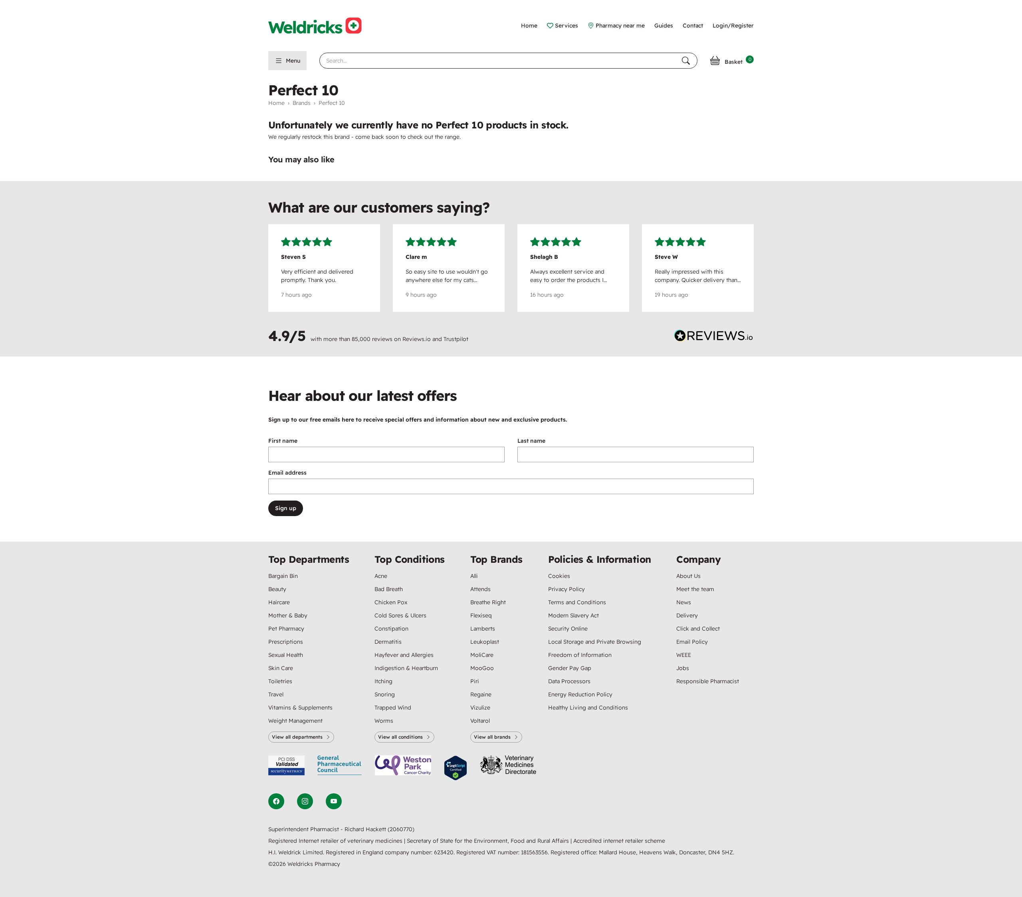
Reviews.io (416, 339)
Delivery (687, 615)
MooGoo (482, 668)
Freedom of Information (580, 654)
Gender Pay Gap (569, 668)
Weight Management (295, 720)
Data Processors (569, 681)
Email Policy (692, 641)
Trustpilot (456, 339)
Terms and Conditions (577, 602)
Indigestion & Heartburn (406, 668)
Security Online (568, 628)
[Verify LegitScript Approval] (455, 768)
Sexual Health (285, 654)
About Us (688, 576)
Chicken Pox (390, 602)
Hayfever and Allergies (404, 654)
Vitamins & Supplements (300, 707)
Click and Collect (698, 628)
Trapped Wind (392, 707)
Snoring (384, 694)
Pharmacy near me (620, 25)
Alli (474, 576)
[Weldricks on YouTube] (334, 801)
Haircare (279, 602)
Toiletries (280, 681)
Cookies (559, 576)
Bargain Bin (283, 576)
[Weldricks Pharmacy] (321, 25)
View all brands (492, 737)
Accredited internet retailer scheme (619, 840)
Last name (531, 440)
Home (529, 25)
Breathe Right (488, 602)
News (683, 602)
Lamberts (482, 628)
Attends (480, 589)
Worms (383, 720)
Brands (302, 102)
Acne (380, 576)
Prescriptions (285, 641)
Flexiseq (481, 615)
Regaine (480, 694)
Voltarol (480, 720)
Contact (693, 25)
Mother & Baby (287, 615)
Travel (275, 694)
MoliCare (481, 654)
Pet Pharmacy (286, 628)
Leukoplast (484, 641)
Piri (474, 681)
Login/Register (733, 25)
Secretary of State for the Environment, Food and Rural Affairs (488, 840)
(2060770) (401, 829)
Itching (383, 681)
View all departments (297, 737)
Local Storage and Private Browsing (594, 641)
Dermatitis (388, 641)
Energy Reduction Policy (580, 694)
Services (566, 25)
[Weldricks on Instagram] (305, 801)
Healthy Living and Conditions (588, 707)
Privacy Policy (566, 589)
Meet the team (695, 589)
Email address (287, 472)
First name (282, 440)
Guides (663, 25)
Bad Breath (388, 589)
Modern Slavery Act (573, 615)
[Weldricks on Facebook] (276, 801)
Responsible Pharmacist (707, 681)
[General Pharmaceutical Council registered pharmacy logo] (339, 768)
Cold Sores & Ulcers (400, 615)
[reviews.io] (714, 337)
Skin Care (280, 668)
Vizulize (480, 707)
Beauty (277, 589)
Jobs (682, 668)
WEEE (683, 654)
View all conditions (400, 737)
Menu (293, 60)
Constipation (391, 628)
